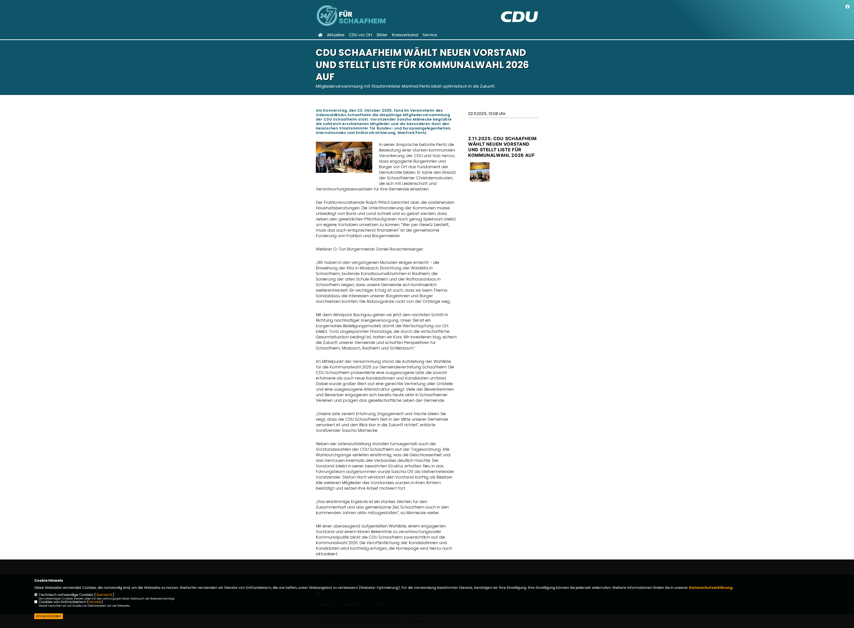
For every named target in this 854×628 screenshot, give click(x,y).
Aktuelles (335, 35)
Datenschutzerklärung (711, 587)
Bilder (382, 35)
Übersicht (104, 594)
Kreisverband (405, 35)
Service (430, 35)
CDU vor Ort (360, 35)
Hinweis (95, 601)
